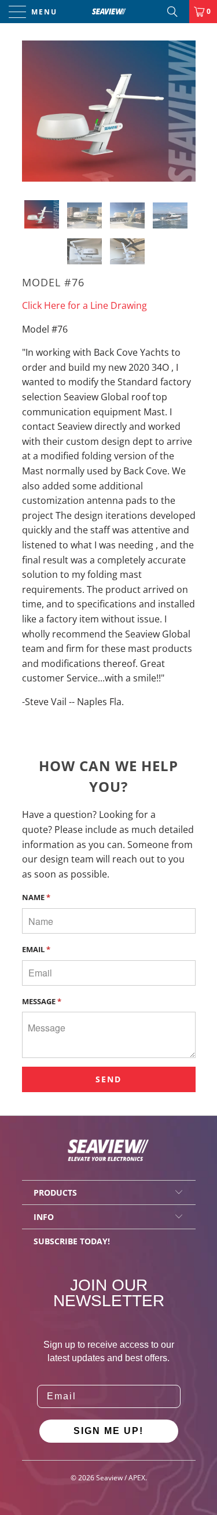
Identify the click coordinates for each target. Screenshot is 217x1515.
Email (36, 949)
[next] (184, 111)
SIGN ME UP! (108, 1431)
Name (36, 897)
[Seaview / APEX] (108, 11)
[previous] (33, 111)
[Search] (176, 11)
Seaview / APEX (120, 1478)
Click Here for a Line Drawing (84, 305)
